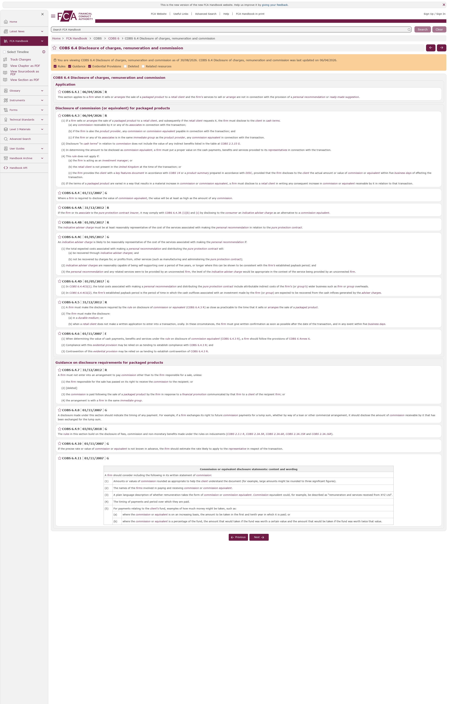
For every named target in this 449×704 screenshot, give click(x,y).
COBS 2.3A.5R (255, 433)
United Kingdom (129, 167)
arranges (119, 97)
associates (135, 125)
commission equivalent (161, 131)
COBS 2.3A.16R (321, 433)
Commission (261, 495)
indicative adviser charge (257, 213)
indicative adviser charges (116, 253)
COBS (98, 38)
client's (154, 508)
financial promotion (194, 394)
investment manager (115, 160)
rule (74, 156)
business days (402, 173)
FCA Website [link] (158, 13)
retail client (178, 97)
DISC (249, 173)
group (350, 286)
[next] (441, 47)
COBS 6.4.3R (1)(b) (177, 212)
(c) (197, 212)
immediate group (144, 137)
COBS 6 (113, 38)
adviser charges (371, 293)
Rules (61, 66)
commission (85, 125)
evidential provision (105, 345)
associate (84, 213)
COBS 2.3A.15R (295, 433)
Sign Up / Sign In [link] (434, 13)
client (258, 120)
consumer (231, 213)
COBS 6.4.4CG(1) (80, 286)
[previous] (430, 47)
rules (66, 434)
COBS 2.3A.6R (275, 433)
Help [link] (226, 13)
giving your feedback (275, 4)
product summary (198, 173)
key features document (130, 173)
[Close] (444, 4)
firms (139, 488)
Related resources (158, 66)
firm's (199, 97)
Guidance (78, 66)
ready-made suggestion (344, 97)
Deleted (133, 66)
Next (257, 537)
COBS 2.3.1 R (235, 433)
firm (91, 97)
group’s (302, 286)
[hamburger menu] (53, 16)
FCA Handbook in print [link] (250, 13)
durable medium (88, 318)
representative (237, 449)
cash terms (273, 120)
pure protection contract (114, 213)
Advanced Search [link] (205, 13)
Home (56, 38)
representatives (277, 150)
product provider (110, 131)
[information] (43, 51)
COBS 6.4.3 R (196, 307)
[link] (75, 16)
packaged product (153, 97)
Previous (240, 537)
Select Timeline (18, 52)
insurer (134, 213)
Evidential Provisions (106, 66)
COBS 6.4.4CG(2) (80, 292)
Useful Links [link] (180, 13)
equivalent (373, 173)
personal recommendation (309, 97)
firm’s (271, 265)
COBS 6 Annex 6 (299, 338)
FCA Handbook (76, 38)
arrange (231, 97)
